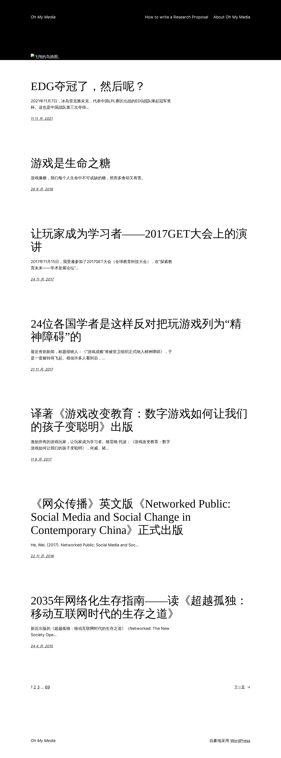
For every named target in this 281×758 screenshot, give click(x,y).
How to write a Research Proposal (176, 17)
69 (47, 687)
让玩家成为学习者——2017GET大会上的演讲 (139, 240)
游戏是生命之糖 (71, 163)
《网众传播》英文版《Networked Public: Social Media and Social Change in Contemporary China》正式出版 (131, 516)
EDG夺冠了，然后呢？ (88, 86)
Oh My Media (43, 17)
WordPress (240, 740)
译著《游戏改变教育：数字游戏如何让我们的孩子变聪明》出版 (139, 420)
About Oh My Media (231, 17)
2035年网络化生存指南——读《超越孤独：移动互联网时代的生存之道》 (139, 607)
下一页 (242, 687)
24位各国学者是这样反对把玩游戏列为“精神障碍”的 (136, 330)
